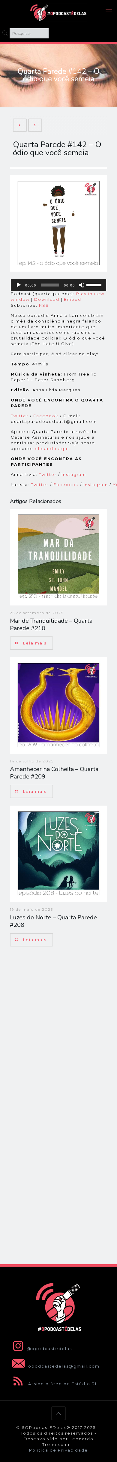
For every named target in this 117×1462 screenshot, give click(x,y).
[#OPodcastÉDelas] (58, 12)
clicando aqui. (52, 448)
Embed (72, 299)
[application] (58, 285)
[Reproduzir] (19, 285)
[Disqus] (58, 1028)
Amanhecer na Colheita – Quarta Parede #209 (54, 773)
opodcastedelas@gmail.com (63, 1366)
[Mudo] (82, 285)
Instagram (75, 474)
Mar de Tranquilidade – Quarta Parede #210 (51, 624)
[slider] (94, 284)
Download (46, 299)
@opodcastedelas (49, 1348)
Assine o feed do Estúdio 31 (62, 1383)
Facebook (45, 415)
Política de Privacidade (58, 1450)
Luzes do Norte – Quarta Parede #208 (53, 921)
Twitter (19, 415)
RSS (44, 305)
